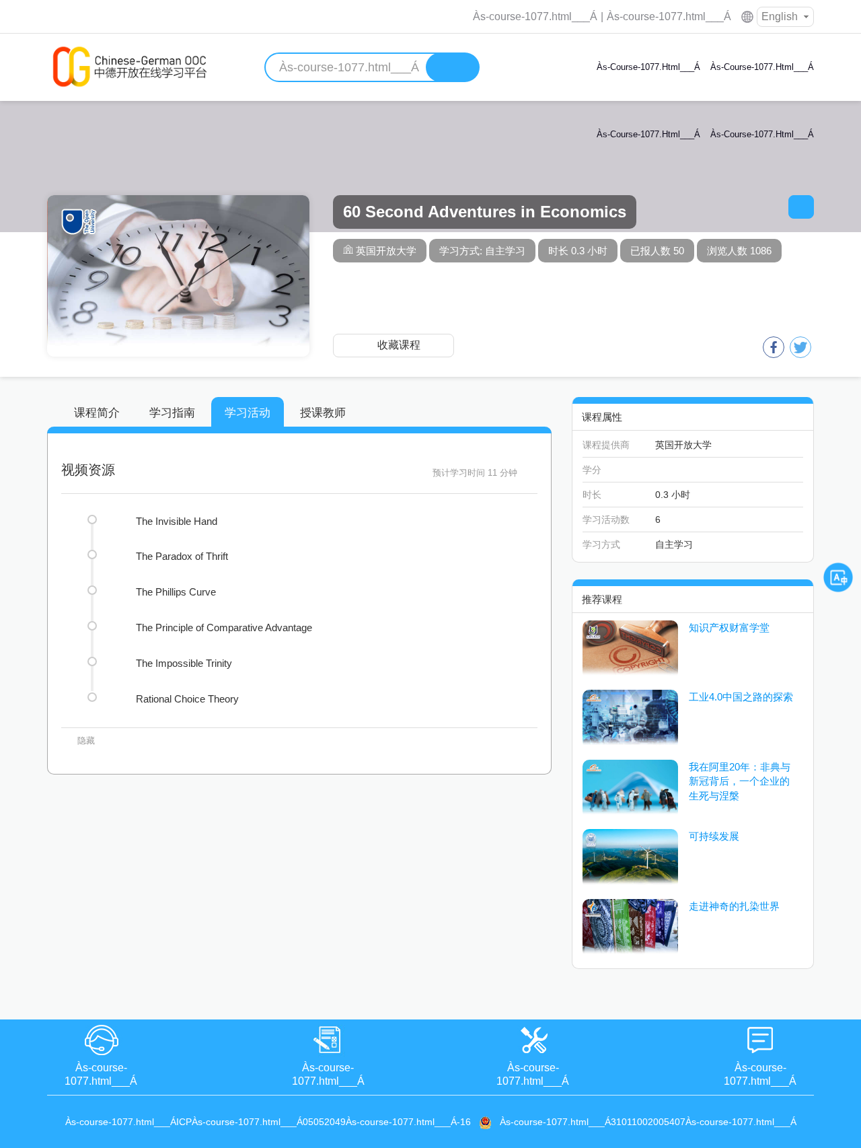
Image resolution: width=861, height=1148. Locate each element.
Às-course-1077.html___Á (535, 16)
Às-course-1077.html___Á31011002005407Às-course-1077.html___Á (648, 1121)
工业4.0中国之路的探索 (741, 697)
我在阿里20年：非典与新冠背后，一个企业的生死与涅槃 (739, 781)
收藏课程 (399, 345)
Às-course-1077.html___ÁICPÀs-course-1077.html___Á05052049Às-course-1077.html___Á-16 (268, 1121)
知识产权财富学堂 (729, 627)
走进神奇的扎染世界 (734, 906)
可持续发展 (714, 836)
